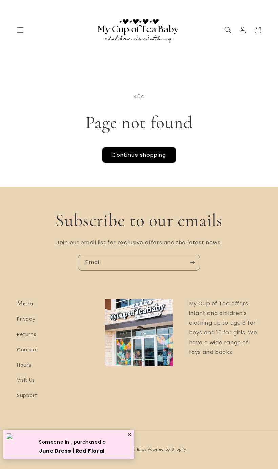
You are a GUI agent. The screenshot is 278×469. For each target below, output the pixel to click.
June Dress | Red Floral (72, 450)
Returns (26, 334)
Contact (27, 349)
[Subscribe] (192, 263)
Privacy (26, 318)
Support (27, 395)
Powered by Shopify (167, 449)
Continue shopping (139, 154)
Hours (24, 364)
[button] (20, 30)
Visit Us (26, 380)
